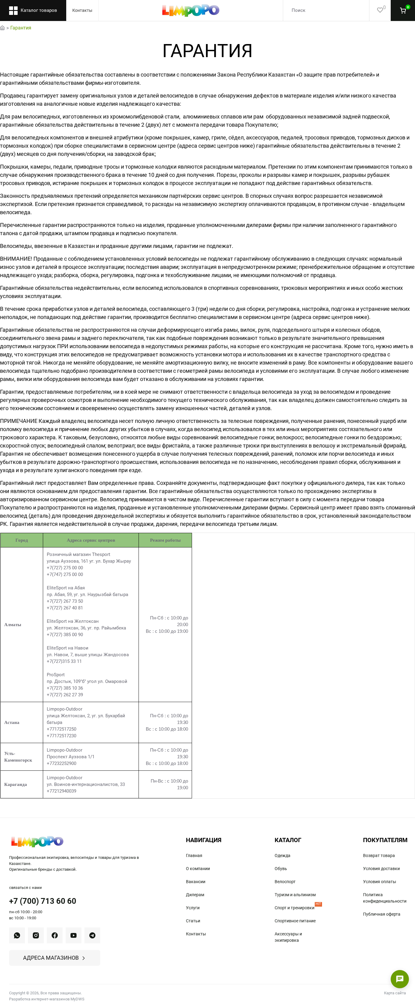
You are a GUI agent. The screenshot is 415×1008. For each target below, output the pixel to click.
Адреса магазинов (51, 958)
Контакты (82, 10)
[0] (376, 10)
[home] (2, 27)
